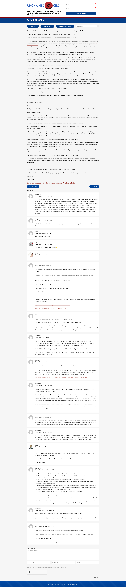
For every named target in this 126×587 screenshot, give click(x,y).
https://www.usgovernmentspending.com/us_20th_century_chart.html (52, 305)
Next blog (94, 186)
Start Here (33, 26)
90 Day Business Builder (65, 26)
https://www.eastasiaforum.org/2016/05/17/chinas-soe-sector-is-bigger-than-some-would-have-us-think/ (61, 377)
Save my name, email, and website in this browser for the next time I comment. (47, 567)
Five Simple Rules (69, 183)
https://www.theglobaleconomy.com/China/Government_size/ (50, 308)
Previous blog (33, 186)
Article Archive (47, 26)
